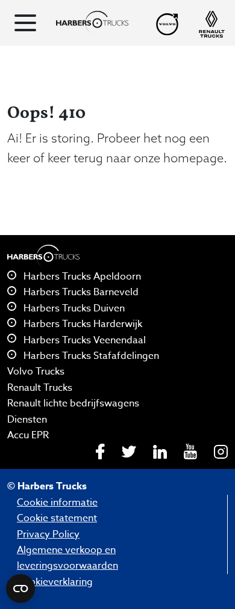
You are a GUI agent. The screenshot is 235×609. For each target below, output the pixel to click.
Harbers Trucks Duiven (73, 308)
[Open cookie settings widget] (20, 588)
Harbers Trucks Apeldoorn (81, 276)
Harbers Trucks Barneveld (80, 292)
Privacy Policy (48, 534)
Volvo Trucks (35, 371)
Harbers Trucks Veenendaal (83, 340)
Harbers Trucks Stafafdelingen (90, 356)
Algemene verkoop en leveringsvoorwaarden (67, 558)
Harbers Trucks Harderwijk (81, 324)
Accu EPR (28, 435)
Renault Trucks (39, 388)
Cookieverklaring (55, 582)
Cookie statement (57, 518)
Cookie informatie (57, 502)
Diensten (27, 419)
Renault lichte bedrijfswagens (73, 403)
